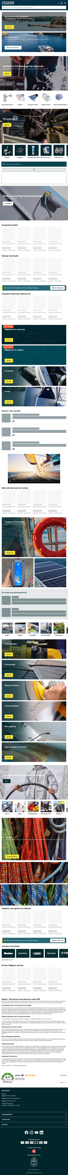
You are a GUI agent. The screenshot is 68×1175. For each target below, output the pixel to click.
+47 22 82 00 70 (11, 1101)
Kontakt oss (9, 553)
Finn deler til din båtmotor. (13, 164)
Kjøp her (7, 73)
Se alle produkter (12, 856)
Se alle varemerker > (7, 960)
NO (33, 1169)
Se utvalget (8, 203)
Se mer (7, 781)
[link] (34, 1078)
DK (36, 1169)
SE (29, 1169)
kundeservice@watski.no (13, 1098)
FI (38, 1169)
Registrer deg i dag (57, 288)
